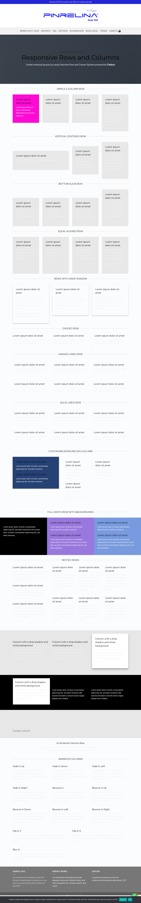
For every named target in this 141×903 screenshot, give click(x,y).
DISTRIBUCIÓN (77, 31)
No (130, 899)
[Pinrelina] (70, 15)
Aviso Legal (92, 31)
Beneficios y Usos (29, 31)
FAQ (55, 31)
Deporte (46, 31)
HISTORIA (63, 31)
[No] (138, 900)
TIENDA (103, 31)
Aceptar (123, 899)
